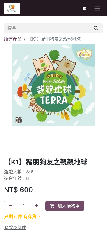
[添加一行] (36, 206)
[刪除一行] (10, 206)
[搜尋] (96, 28)
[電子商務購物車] (83, 8)
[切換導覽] (97, 8)
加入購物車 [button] (68, 206)
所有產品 (13, 39)
